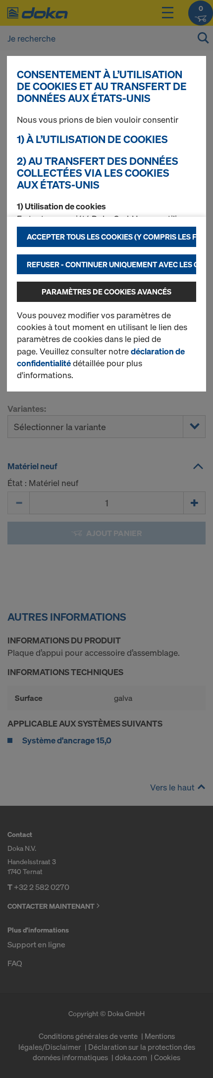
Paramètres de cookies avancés (106, 291)
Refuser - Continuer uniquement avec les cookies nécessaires (111, 264)
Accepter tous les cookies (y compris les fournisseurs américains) (111, 237)
